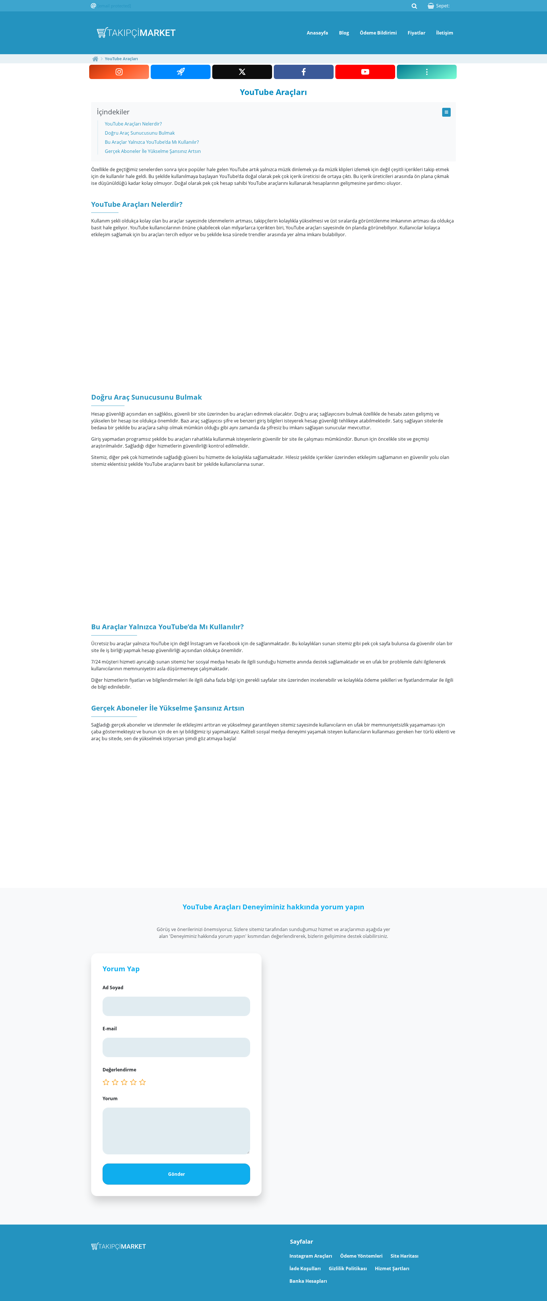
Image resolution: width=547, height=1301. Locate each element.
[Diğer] (427, 72)
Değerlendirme (119, 1070)
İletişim (444, 33)
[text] (143, 1082)
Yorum (110, 1098)
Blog (344, 33)
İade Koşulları (305, 1268)
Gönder (176, 1174)
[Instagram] (119, 72)
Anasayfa (317, 33)
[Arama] (414, 5)
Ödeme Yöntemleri (361, 1256)
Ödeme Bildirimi (378, 33)
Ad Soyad (113, 987)
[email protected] (114, 6)
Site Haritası (405, 1256)
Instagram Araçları (310, 1256)
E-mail (110, 1028)
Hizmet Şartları (392, 1268)
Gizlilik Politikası (348, 1268)
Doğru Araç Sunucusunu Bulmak (140, 133)
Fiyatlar (416, 33)
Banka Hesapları (308, 1281)
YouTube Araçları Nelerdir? (133, 124)
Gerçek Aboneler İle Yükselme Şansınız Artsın (153, 151)
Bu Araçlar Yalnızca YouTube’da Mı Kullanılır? (152, 142)
